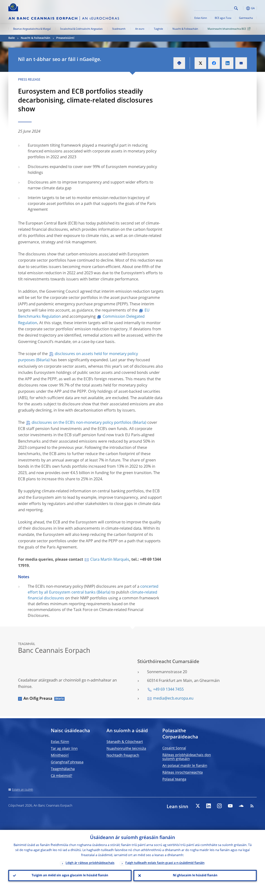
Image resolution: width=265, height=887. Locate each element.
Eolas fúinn (200, 18)
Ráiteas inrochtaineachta (182, 772)
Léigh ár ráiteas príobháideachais (90, 863)
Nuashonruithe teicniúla (126, 748)
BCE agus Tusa (223, 18)
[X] (197, 805)
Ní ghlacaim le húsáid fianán (195, 875)
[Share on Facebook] (214, 63)
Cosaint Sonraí (174, 748)
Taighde (158, 29)
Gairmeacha (246, 18)
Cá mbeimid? (61, 776)
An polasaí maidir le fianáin (184, 766)
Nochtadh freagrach (123, 755)
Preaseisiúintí (65, 38)
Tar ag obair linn (64, 748)
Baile (11, 38)
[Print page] (179, 63)
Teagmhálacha (63, 769)
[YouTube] (230, 805)
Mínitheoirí (60, 755)
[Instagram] (219, 805)
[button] (243, 8)
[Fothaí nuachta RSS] (252, 805)
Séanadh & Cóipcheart (125, 742)
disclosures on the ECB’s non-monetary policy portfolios (82, 423)
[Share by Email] (241, 63)
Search (236, 8)
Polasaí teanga (174, 779)
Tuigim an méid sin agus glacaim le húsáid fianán (70, 875)
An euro (139, 29)
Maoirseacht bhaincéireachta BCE (227, 29)
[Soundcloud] (241, 805)
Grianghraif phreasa (67, 762)
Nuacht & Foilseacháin (185, 29)
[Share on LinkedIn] (227, 63)
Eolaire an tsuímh (22, 789)
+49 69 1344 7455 (168, 690)
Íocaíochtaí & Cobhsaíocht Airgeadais (81, 29)
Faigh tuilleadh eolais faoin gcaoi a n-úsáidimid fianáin (164, 863)
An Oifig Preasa (37, 699)
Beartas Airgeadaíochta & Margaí (32, 29)
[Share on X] (200, 63)
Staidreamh (119, 29)
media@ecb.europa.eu (173, 699)
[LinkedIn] (208, 805)
